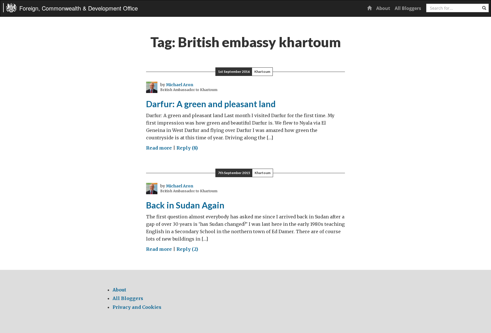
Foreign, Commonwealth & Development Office (78, 8)
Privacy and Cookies (137, 307)
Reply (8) (187, 148)
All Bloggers (408, 8)
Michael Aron (179, 84)
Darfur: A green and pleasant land (211, 104)
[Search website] (484, 8)
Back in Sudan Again (185, 205)
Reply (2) (187, 249)
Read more (159, 148)
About (383, 8)
